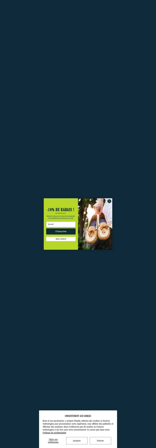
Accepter (77, 440)
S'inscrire (60, 231)
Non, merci (61, 239)
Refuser (100, 440)
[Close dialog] (109, 201)
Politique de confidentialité (54, 432)
